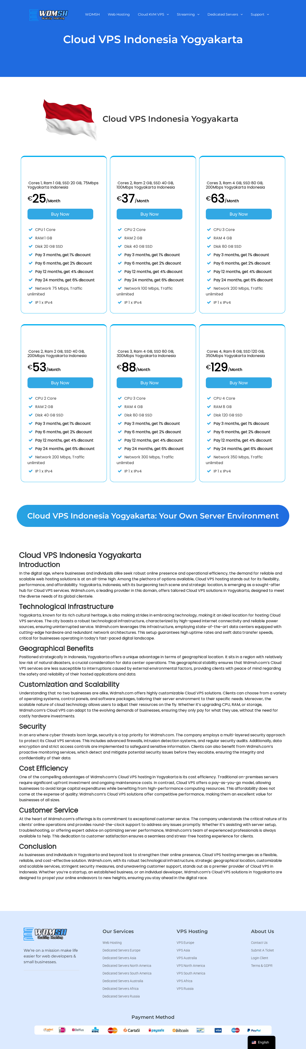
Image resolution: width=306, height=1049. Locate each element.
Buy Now (60, 214)
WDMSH (92, 14)
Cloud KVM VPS (151, 14)
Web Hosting (119, 14)
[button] (153, 14)
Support (257, 14)
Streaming (186, 14)
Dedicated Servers (223, 14)
